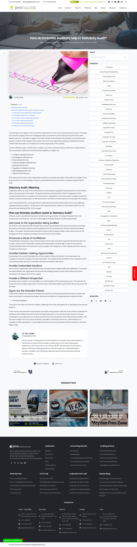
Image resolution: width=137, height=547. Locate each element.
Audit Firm (109, 95)
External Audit (108, 165)
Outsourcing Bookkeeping (109, 225)
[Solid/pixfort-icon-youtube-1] (25, 463)
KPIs (109, 211)
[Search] (125, 57)
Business (109, 109)
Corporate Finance (109, 128)
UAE (109, 248)
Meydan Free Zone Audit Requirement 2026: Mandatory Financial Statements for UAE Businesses (107, 418)
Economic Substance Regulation (109, 160)
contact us (75, 322)
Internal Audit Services (109, 207)
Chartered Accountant (109, 118)
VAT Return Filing (109, 286)
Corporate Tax (108, 132)
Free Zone (109, 188)
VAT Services (109, 290)
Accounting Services (108, 76)
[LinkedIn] (118, 2)
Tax (109, 239)
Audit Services (109, 100)
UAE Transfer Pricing (108, 262)
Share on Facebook (43, 363)
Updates (109, 272)
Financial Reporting (109, 174)
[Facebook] (109, 2)
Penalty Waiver (109, 234)
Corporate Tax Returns (109, 141)
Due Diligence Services (109, 151)
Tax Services (109, 244)
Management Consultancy (109, 216)
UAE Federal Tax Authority (109, 253)
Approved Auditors (109, 81)
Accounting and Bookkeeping (109, 72)
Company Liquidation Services (23, 155)
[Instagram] (121, 2)
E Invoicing (108, 155)
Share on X (58, 363)
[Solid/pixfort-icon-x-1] (14, 463)
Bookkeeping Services (109, 104)
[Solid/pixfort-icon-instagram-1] (18, 463)
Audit (109, 86)
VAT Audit (109, 276)
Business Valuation (109, 114)
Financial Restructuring (108, 179)
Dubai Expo (108, 146)
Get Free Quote (134, 273)
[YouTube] (115, 2)
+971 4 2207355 (16, 2)
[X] (112, 2)
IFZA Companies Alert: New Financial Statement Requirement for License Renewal (68, 419)
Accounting (108, 67)
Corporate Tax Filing (108, 137)
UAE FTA (108, 258)
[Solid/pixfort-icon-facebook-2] (11, 463)
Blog (41, 42)
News (109, 221)
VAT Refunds (109, 281)
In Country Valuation (108, 202)
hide (20, 104)
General (108, 193)
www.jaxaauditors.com (29, 336)
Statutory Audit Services (21, 173)
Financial (109, 169)
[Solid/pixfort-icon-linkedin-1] (21, 463)
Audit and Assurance (52, 42)
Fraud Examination (109, 183)
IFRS (109, 197)
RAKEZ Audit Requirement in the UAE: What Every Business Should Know (26, 419)
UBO (109, 267)
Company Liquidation (109, 123)
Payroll (109, 230)
